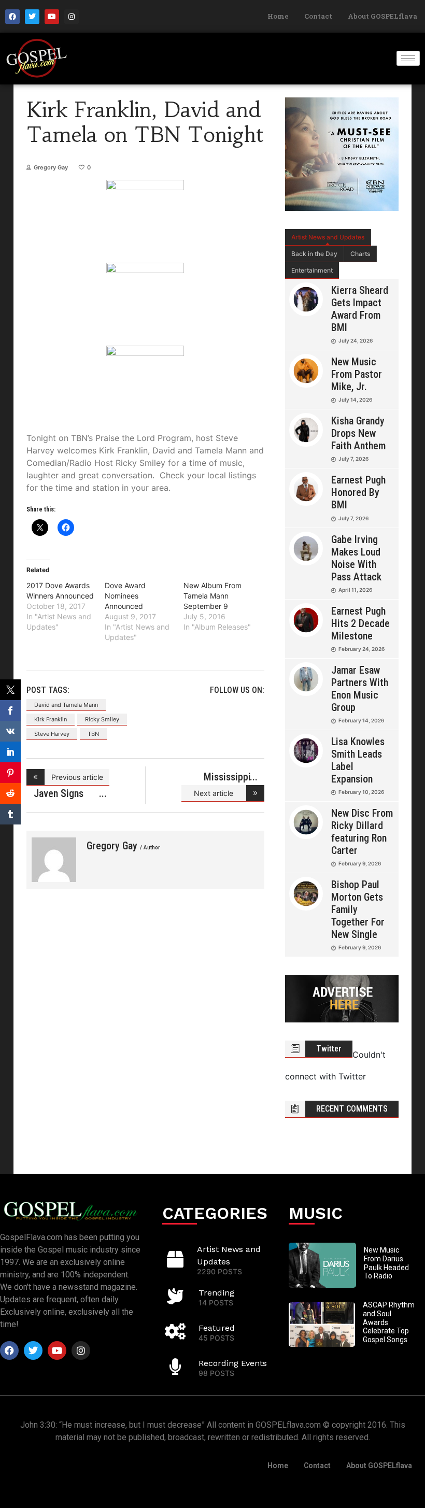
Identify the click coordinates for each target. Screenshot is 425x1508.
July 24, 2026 (355, 340)
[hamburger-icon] (408, 58)
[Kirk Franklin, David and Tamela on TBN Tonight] (54, 859)
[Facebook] (12, 16)
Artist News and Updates (327, 237)
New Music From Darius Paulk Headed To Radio (386, 1263)
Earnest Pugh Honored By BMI (358, 492)
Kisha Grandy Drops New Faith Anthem (358, 433)
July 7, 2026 (353, 459)
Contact (318, 16)
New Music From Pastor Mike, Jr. (356, 374)
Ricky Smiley (102, 719)
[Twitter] (32, 16)
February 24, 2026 (361, 649)
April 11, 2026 (355, 590)
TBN (93, 733)
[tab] (328, 237)
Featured (217, 1328)
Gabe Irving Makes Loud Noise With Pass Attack (356, 558)
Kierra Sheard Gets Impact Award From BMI (359, 309)
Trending (216, 1293)
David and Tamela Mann (66, 704)
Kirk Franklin (50, 719)
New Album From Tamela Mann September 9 (212, 595)
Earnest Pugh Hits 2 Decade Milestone (360, 623)
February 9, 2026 (359, 863)
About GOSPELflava (382, 16)
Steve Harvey (51, 733)
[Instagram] (71, 16)
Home (278, 16)
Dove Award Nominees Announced (125, 595)
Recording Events (233, 1363)
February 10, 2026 (361, 792)
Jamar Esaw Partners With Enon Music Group (359, 689)
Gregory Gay (51, 167)
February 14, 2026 (361, 720)
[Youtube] (52, 16)
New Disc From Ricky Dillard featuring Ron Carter (362, 832)
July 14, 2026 (355, 399)
